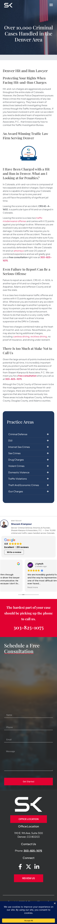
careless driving (21, 336)
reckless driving (38, 336)
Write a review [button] (14, 552)
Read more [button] (9, 587)
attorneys (19, 250)
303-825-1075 (13, 379)
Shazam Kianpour (21, 524)
